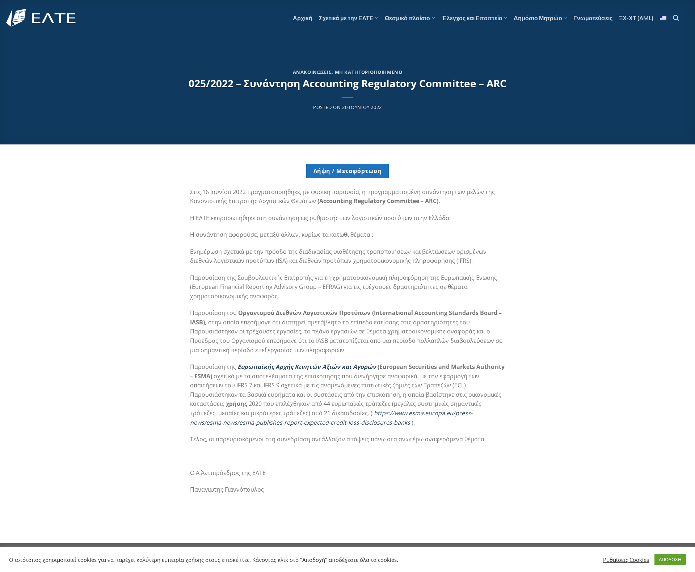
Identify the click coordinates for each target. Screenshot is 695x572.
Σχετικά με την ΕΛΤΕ (346, 17)
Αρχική (302, 17)
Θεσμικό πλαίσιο (407, 17)
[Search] (676, 18)
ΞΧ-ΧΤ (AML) (636, 17)
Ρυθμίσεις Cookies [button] (626, 559)
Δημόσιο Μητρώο (538, 17)
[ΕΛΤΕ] (41, 18)
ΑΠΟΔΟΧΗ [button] (670, 559)
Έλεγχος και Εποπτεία (472, 17)
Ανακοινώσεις (312, 72)
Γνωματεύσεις (592, 17)
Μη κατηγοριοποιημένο (369, 72)
